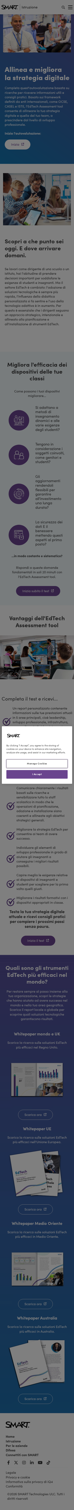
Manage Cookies (37, 763)
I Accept (37, 774)
